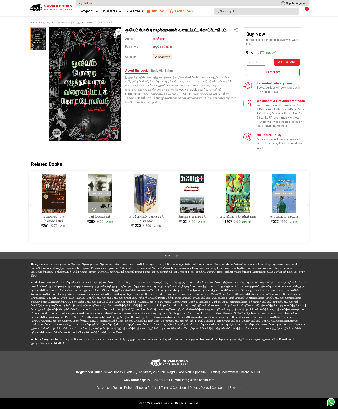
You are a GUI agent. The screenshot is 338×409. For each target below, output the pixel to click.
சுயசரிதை (290, 264)
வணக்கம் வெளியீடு (146, 309)
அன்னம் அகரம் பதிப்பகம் (208, 282)
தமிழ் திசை (227, 286)
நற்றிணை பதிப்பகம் (233, 282)
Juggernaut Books (57, 297)
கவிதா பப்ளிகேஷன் (115, 294)
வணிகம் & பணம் (257, 264)
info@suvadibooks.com (198, 380)
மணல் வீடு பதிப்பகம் (200, 301)
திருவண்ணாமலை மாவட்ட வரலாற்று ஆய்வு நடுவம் (264, 328)
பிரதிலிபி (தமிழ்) (242, 313)
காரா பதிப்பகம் (278, 309)
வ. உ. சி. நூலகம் (163, 301)
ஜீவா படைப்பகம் (105, 301)
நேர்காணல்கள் (205, 264)
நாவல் (49, 264)
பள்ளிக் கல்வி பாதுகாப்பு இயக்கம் (124, 313)
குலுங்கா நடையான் (68, 320)
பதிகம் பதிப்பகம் (274, 297)
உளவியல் (145, 268)
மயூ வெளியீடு (165, 313)
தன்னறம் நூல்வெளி (81, 282)
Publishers (110, 11)
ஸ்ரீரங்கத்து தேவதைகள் (192, 216)
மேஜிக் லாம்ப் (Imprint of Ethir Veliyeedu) (195, 313)
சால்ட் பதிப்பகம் (261, 286)
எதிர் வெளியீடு (124, 282)
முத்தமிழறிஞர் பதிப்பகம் (44, 320)
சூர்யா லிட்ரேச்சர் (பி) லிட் (97, 290)
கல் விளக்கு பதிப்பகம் (260, 301)
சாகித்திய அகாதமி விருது (210, 271)
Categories (86, 11)
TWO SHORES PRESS (77, 316)
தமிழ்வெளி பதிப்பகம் (264, 324)
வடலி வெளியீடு (77, 297)
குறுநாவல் (71, 268)
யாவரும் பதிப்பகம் (287, 282)
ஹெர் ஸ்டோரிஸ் (220, 301)
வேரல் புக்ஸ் (165, 297)
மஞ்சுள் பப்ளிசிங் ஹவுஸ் (264, 313)
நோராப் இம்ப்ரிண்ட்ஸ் (71, 290)
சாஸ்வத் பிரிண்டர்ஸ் (252, 316)
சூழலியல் (113, 268)
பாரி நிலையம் (225, 313)
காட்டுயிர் (36, 268)
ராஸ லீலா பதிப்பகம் (287, 324)
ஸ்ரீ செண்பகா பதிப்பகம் (278, 294)
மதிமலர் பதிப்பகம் (251, 320)
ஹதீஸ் (50, 271)
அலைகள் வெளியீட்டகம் (44, 294)
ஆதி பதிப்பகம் (220, 297)
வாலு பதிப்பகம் (81, 324)
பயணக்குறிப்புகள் (227, 268)
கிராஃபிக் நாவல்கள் (162, 271)
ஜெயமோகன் (172, 339)
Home (33, 22)
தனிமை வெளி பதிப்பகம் (241, 305)
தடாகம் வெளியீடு (290, 290)
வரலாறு (161, 264)
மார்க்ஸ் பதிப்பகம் (167, 309)
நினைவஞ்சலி (143, 271)
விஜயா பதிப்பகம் (68, 286)
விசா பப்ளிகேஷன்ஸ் (53, 316)
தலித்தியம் (48, 268)
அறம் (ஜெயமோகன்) (100, 216)
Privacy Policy (199, 388)
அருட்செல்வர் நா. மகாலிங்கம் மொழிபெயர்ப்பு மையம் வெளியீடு (180, 328)
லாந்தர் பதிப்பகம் (120, 324)
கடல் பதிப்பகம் (114, 297)
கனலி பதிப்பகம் (293, 297)
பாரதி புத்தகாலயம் (166, 282)
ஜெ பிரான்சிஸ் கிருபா (249, 339)
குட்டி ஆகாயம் (128, 286)
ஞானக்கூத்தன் (228, 339)
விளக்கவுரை (255, 268)
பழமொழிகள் (38, 271)
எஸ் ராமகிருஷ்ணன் (190, 339)
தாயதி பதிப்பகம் (202, 297)
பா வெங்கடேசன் (210, 339)
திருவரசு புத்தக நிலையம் (90, 294)
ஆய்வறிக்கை (80, 271)
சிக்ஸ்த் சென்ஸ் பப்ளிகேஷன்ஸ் (47, 301)
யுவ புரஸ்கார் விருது (184, 271)
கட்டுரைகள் (74, 264)
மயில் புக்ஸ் (96, 316)
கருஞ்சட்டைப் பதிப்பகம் (191, 294)
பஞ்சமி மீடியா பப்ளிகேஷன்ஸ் (184, 316)
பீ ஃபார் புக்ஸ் (288, 316)
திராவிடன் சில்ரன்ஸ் (188, 309)
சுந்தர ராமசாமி (114, 339)
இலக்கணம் (128, 271)
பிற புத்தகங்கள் (276, 264)
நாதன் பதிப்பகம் (209, 316)
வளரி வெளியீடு (213, 294)
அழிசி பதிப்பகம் (135, 294)
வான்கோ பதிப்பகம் (41, 324)
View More (57, 342)
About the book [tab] (136, 70)
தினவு (281, 313)
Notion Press (82, 328)
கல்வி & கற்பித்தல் (146, 264)
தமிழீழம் (60, 268)
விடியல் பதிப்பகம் (49, 286)
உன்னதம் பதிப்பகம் (53, 305)
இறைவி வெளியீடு (89, 320)
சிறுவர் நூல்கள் (90, 264)
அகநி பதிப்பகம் (50, 290)
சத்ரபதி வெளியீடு (62, 324)
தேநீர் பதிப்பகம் (256, 294)
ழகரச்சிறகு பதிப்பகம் (172, 320)
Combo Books (184, 11)
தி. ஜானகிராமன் (74, 339)
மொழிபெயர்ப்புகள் (125, 264)
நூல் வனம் (219, 290)
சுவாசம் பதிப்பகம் (271, 290)
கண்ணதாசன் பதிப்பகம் (213, 309)
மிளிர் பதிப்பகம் (237, 297)
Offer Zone (159, 11)
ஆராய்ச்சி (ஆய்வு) (161, 268)
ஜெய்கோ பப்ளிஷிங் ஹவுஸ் (154, 316)
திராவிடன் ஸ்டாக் (149, 305)
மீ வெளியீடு (109, 316)
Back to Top (171, 255)
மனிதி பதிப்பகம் (270, 320)
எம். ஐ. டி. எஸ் (253, 290)
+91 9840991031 (158, 380)
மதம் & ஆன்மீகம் (237, 264)
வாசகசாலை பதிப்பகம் (229, 320)
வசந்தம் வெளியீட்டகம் (225, 328)
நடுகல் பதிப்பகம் (72, 305)
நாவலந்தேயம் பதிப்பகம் (103, 328)
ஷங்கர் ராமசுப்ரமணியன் (150, 339)
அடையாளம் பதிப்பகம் (57, 282)
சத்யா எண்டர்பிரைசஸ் (240, 324)
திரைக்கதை (220, 264)
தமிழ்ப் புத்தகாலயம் (281, 305)
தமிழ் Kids (299, 305)
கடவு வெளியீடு (272, 316)
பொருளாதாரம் (99, 268)
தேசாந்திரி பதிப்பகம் (104, 282)
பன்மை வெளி (180, 301)
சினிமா (93, 271)
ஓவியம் (242, 268)
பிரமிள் (60, 339)
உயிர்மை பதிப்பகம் (254, 282)
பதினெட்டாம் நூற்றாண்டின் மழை (238, 216)
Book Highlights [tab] (162, 71)
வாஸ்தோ (159, 39)
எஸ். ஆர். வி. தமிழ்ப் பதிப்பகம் (200, 320)
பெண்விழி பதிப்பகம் (229, 316)
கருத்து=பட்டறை (74, 313)
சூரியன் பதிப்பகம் (92, 305)
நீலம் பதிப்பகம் (146, 301)
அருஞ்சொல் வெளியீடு (123, 290)
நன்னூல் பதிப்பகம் (148, 297)
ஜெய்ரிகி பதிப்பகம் (100, 324)
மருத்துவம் (84, 268)
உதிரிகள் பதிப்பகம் (282, 301)
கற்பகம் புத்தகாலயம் (95, 313)
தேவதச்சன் (48, 339)
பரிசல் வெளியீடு (145, 290)
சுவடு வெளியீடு (126, 309)
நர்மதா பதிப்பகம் (203, 290)
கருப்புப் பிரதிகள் (184, 290)
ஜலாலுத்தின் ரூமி (40, 342)
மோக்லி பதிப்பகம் (182, 297)
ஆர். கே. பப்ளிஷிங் (112, 305)
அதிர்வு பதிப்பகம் (255, 297)
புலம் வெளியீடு (86, 286)
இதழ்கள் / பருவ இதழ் (205, 268)
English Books (85, 3)
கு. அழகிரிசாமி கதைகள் (284, 216)
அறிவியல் (125, 268)
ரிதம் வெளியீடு (131, 305)
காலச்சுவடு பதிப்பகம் (144, 282)
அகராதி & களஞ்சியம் (109, 271)
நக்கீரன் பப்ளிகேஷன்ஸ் (235, 294)
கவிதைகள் (60, 264)
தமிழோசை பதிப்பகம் (112, 332)
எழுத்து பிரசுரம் (162, 46)
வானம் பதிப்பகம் (239, 301)
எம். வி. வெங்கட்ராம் (94, 339)
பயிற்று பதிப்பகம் (86, 301)
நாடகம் (136, 268)
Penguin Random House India (47, 313)
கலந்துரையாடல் (63, 271)
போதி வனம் (140, 328)
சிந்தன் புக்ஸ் (131, 297)
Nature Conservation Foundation (99, 309)
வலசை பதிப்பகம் (296, 309)
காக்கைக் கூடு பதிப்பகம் (164, 324)
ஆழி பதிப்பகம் (124, 328)
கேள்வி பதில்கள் (284, 268)
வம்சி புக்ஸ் (271, 282)
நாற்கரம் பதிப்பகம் (140, 324)
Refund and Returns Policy (115, 388)
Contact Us (219, 388)
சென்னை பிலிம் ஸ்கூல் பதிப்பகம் (59, 332)
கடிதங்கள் (268, 268)
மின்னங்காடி (150, 313)
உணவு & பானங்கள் (255, 271)
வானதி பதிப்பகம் (198, 305)
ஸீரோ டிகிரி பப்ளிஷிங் (68, 309)
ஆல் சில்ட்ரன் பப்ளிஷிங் (257, 309)
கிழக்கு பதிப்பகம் (187, 286)
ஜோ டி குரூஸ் (130, 339)
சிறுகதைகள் (162, 56)
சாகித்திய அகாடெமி (209, 286)
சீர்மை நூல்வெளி (67, 294)
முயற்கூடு (105, 320)
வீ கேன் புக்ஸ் (152, 320)
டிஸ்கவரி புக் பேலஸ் (281, 286)
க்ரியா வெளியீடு (243, 286)
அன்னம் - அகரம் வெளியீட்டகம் (57, 328)
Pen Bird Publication (215, 324)
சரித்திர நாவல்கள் (234, 271)
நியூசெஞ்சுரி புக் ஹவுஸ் (107, 286)
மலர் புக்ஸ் (172, 294)
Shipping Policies (146, 388)
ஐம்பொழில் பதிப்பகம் (128, 316)
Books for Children (155, 294)
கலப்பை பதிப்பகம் (134, 320)
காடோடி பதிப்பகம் (164, 290)
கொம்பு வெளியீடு (235, 290)
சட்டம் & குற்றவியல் (277, 271)
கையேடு (293, 271)
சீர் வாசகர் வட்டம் (217, 305)
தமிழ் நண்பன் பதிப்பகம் (190, 324)
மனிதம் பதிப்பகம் (96, 297)
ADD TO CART (287, 62)
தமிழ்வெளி (70, 301)
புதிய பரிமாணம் (288, 320)
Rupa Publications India (173, 305)
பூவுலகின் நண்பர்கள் (126, 301)
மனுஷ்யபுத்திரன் (270, 339)
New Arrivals (134, 11)
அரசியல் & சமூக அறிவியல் (181, 264)
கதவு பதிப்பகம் (235, 309)
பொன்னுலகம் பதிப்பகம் (43, 309)
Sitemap (235, 388)
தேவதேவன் (286, 339)
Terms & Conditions (174, 388)
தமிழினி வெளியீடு (147, 286)
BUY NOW (273, 72)
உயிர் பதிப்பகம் (262, 305)
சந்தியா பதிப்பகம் (167, 286)
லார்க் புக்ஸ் (117, 320)
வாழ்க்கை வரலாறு (182, 268)
